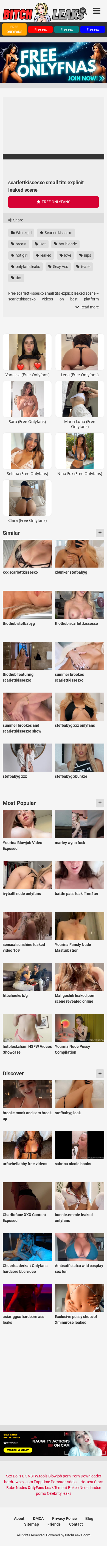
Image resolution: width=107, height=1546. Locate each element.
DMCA (38, 1518)
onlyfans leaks (27, 266)
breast (21, 244)
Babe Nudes (16, 1487)
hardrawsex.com (18, 1482)
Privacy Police (64, 1518)
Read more (89, 307)
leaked (45, 255)
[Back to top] (96, 1534)
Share (17, 220)
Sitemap (31, 1524)
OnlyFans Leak (41, 1487)
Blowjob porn (59, 1476)
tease (85, 266)
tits (18, 278)
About (19, 1518)
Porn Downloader (86, 1476)
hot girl (21, 255)
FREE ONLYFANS (14, 29)
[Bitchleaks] (44, 14)
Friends (54, 1524)
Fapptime (42, 1482)
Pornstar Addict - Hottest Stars (77, 1482)
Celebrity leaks (59, 1493)
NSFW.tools (37, 1476)
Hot (42, 244)
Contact (76, 1524)
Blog (89, 1518)
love (67, 255)
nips (87, 255)
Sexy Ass (60, 266)
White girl (23, 232)
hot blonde (67, 244)
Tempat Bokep (66, 1487)
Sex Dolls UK (16, 1476)
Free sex (41, 29)
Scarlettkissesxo (58, 232)
